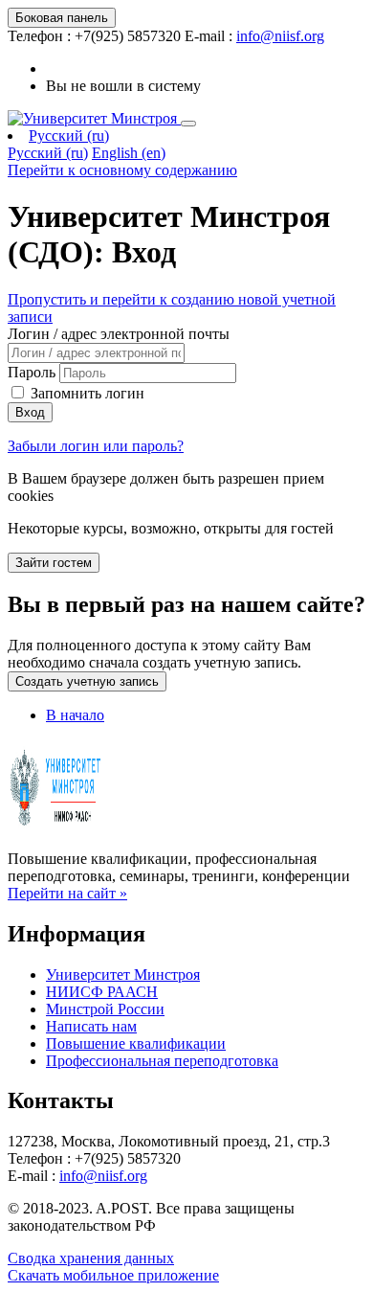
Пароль (31, 372)
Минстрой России (105, 1009)
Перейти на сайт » (67, 893)
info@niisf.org (280, 36)
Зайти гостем (53, 562)
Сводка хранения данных (91, 1258)
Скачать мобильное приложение (113, 1275)
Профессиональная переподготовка (162, 1061)
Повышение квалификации (136, 1043)
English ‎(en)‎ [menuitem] (128, 153)
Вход (30, 412)
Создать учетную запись (87, 681)
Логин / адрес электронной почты (119, 334)
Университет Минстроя (123, 974)
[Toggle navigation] (188, 123)
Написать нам (91, 1026)
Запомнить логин (87, 393)
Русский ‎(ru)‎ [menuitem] (48, 153)
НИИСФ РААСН (102, 992)
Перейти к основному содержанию (122, 170)
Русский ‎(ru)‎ (69, 135)
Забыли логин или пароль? (96, 446)
